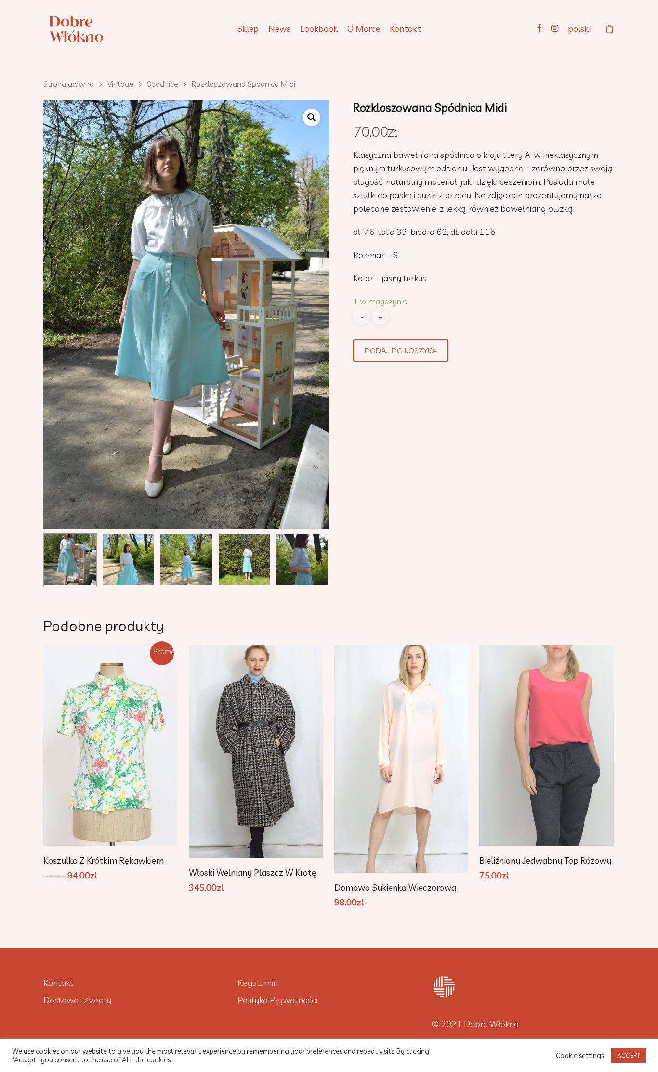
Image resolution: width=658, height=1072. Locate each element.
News (279, 29)
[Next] (311, 562)
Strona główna (68, 83)
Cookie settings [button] (580, 1055)
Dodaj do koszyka (401, 350)
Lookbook (319, 29)
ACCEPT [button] (628, 1055)
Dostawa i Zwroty (77, 1000)
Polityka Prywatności (277, 1000)
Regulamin (257, 982)
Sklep (248, 29)
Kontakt (405, 29)
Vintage (120, 83)
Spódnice (162, 83)
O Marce (363, 29)
